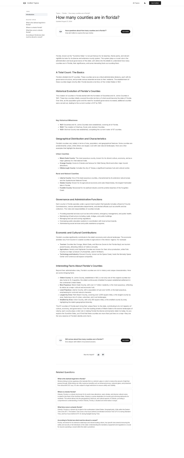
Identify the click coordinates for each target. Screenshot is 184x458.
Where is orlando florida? (34, 27)
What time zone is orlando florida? (34, 31)
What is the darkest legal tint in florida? (35, 23)
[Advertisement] (94, 45)
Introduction (30, 14)
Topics (58, 13)
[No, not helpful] (103, 355)
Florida (64, 13)
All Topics (136, 3)
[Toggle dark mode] (145, 3)
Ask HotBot (155, 3)
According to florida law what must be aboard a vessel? (35, 36)
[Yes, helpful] (98, 355)
